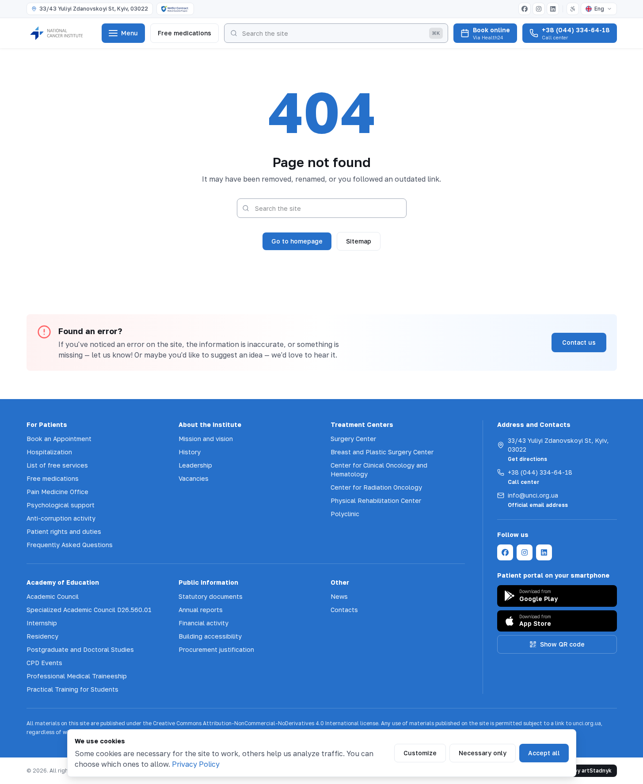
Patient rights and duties (64, 531)
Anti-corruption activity (61, 518)
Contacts (344, 609)
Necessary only (482, 753)
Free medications (184, 33)
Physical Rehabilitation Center (376, 500)
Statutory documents (211, 596)
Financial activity (203, 623)
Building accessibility (210, 636)
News (339, 596)
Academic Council (53, 596)
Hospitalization (49, 452)
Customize (420, 753)
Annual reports (201, 609)
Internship (42, 623)
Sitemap (358, 241)
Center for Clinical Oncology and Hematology (379, 469)
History (190, 452)
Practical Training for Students (72, 689)
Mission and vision (206, 438)
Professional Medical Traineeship (77, 676)
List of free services (57, 465)
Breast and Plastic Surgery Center (382, 452)
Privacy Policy (196, 764)
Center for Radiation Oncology (376, 487)
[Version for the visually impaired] (573, 9)
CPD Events (44, 662)
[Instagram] (539, 9)
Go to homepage (297, 241)
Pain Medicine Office (57, 491)
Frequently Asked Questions (70, 544)
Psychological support (61, 505)
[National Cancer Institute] (61, 33)
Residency (42, 636)
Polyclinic (345, 514)
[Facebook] (524, 9)
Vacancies (194, 478)
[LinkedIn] (553, 9)
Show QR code (562, 644)
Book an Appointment (59, 438)
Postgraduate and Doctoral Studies (80, 649)
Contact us (579, 342)
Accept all (544, 753)
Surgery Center (353, 438)
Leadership (195, 465)
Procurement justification (216, 649)
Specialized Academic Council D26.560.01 (89, 609)
